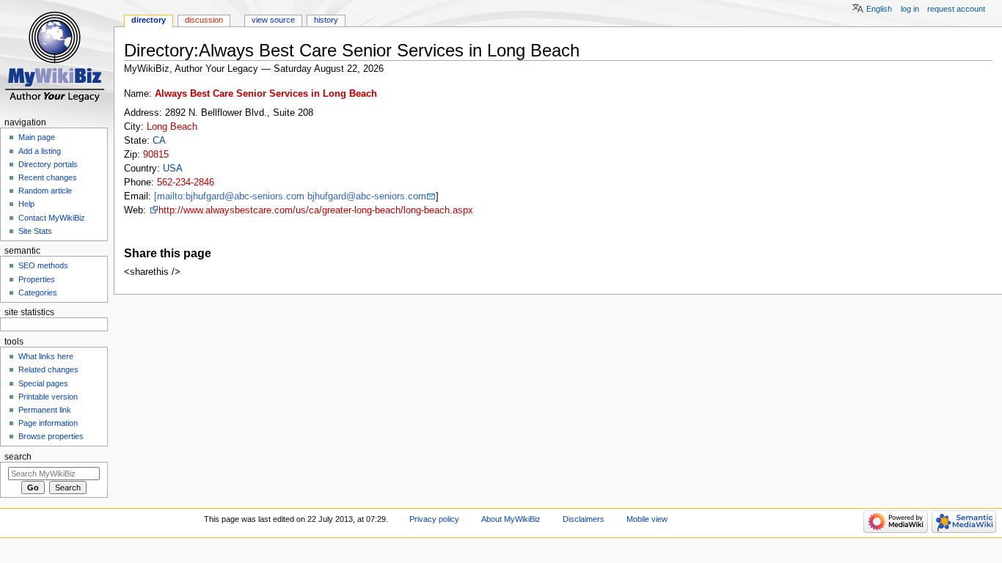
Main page (36, 137)
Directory (148, 19)
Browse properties (51, 436)
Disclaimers (583, 519)
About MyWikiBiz (511, 519)
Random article (45, 190)
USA (173, 168)
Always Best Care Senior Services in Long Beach (266, 94)
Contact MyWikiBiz (51, 217)
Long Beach (172, 127)
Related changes (48, 369)
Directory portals (48, 164)
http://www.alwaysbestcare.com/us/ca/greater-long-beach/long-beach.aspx (315, 210)
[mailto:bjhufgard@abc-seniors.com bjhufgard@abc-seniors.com (290, 196)
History (326, 19)
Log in (910, 8)
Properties (36, 279)
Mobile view (647, 519)
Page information (48, 423)
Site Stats (35, 231)
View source (273, 19)
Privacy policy (434, 519)
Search (18, 456)
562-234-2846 (185, 182)
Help (26, 203)
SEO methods (43, 265)
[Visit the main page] (57, 57)
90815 (156, 155)
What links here (45, 356)
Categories (37, 292)
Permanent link (44, 409)
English (879, 8)
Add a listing (39, 151)
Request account (956, 8)
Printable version (48, 396)
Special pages (43, 383)
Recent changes (47, 177)
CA (159, 141)
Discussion (204, 19)
